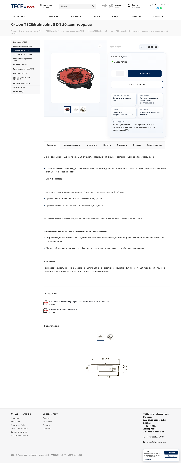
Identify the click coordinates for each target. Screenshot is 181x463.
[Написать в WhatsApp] (161, 8)
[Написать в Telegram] (157, 8)
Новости (15, 418)
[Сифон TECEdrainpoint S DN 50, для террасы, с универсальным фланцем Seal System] (106, 367)
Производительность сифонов (63, 309)
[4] (118, 47)
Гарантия (47, 428)
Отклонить (171, 452)
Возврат (46, 425)
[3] (116, 47)
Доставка (47, 421)
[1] (111, 47)
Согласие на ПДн (19, 428)
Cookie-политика (19, 432)
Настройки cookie (20, 435)
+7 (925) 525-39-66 (160, 5)
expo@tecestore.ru (156, 442)
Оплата (46, 418)
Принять (171, 456)
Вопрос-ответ (50, 413)
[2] (113, 47)
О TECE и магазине (21, 413)
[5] (120, 47)
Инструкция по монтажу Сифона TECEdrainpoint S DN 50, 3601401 (79, 301)
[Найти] (93, 6)
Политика (147, 459)
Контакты (15, 421)
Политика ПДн (18, 425)
